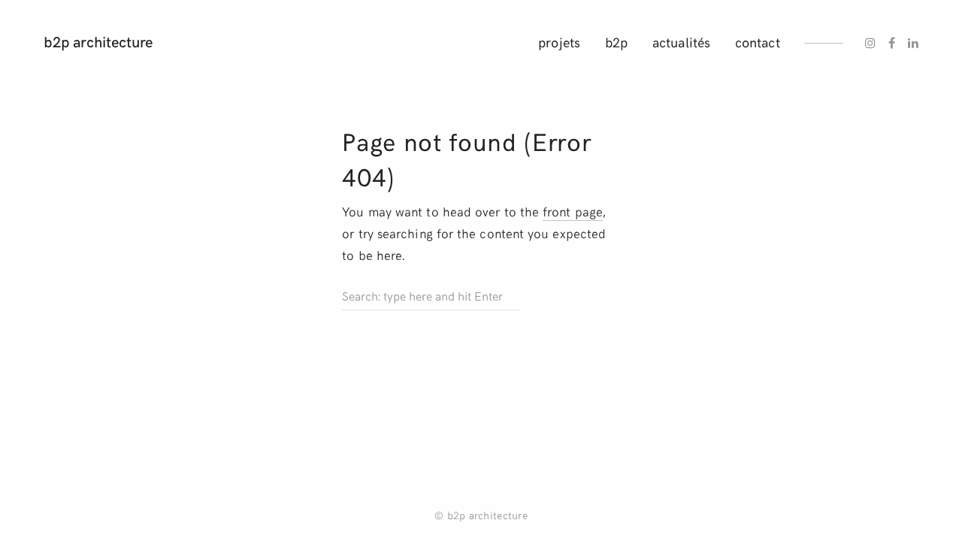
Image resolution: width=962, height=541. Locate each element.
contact (757, 41)
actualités (681, 41)
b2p (616, 41)
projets (559, 41)
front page (573, 211)
